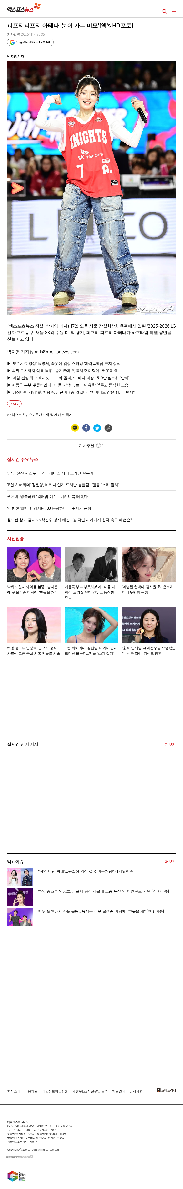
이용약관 (31, 1091)
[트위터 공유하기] (97, 428)
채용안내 (118, 1091)
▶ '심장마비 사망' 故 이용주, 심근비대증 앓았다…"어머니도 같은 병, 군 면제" (71, 392)
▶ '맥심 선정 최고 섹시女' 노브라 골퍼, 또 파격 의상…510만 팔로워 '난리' (68, 377)
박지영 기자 (15, 56)
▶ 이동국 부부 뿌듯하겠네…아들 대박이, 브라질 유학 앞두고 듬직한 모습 (67, 384)
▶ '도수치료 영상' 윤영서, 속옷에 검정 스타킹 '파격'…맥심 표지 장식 (64, 363)
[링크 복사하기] (108, 428)
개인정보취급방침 (55, 1091)
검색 (164, 11)
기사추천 (91, 445)
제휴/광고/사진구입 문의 (90, 1091)
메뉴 (174, 11)
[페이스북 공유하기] (86, 428)
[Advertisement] (43, 817)
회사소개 (13, 1091)
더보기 (170, 744)
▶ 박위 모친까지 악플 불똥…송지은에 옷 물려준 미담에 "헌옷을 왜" (63, 370)
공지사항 (136, 1091)
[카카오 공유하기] (74, 428)
